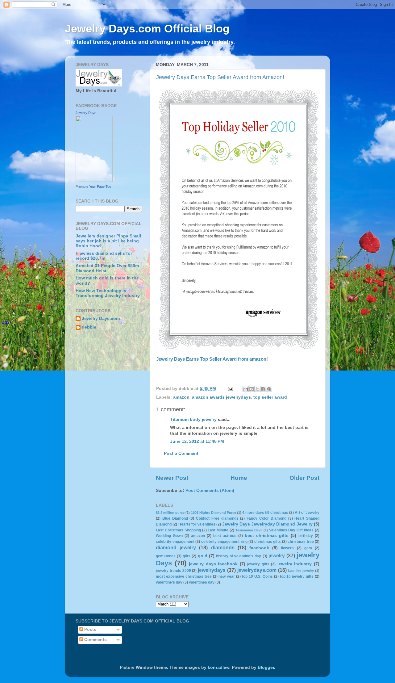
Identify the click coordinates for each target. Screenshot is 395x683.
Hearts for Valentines (197, 524)
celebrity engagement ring (224, 541)
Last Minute (218, 530)
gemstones (166, 556)
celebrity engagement (175, 541)
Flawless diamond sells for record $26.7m (104, 256)
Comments (95, 639)
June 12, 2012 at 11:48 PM (197, 441)
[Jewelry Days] (94, 180)
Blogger (266, 667)
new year (226, 576)
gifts (186, 556)
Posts (89, 629)
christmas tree (301, 541)
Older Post (304, 478)
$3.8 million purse (170, 512)
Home (239, 478)
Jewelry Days (86, 113)
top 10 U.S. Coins (257, 576)
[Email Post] (230, 388)
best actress (224, 536)
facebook (259, 548)
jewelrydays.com (256, 570)
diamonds (223, 547)
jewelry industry (294, 564)
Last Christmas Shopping (178, 530)
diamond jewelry (176, 547)
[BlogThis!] (251, 389)
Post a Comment (181, 453)
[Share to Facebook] (263, 389)
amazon (181, 397)
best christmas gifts (267, 535)
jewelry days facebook (213, 564)
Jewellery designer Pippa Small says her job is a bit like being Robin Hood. (108, 241)
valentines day (201, 582)
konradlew (218, 667)
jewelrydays (212, 570)
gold (202, 556)
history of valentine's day (238, 556)
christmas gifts (267, 541)
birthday (305, 536)
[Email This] (246, 389)
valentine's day (169, 582)
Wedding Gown (169, 536)
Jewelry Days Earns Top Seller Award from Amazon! (220, 77)
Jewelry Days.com (101, 318)
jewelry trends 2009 (173, 570)
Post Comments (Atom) (209, 490)
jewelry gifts (258, 564)
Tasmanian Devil (248, 530)
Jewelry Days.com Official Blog (147, 28)
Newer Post (172, 478)
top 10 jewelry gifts (297, 576)
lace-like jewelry (301, 570)
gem (308, 548)
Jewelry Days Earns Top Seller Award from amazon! (212, 359)
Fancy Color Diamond (266, 518)
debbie (89, 327)
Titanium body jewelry (193, 419)
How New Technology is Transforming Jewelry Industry (108, 293)
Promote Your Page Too (93, 186)
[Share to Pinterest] (269, 389)
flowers (287, 548)
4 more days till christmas (265, 512)
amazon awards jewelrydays (221, 397)
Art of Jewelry (307, 512)
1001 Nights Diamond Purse (213, 512)
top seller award (270, 397)
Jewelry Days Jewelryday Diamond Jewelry (267, 524)
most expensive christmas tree (184, 576)
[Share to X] (257, 389)
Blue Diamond (175, 518)
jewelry (276, 555)
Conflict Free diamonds (217, 518)
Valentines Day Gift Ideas (291, 530)
